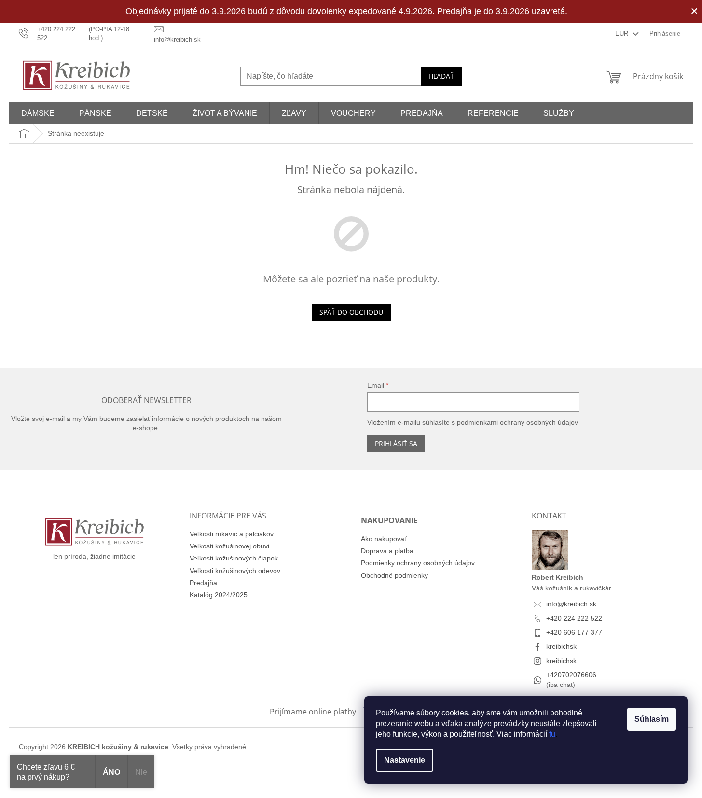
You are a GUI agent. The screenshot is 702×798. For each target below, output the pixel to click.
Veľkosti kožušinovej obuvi (229, 546)
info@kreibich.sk (571, 604)
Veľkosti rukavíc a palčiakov (232, 534)
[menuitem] (38, 113)
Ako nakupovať (384, 539)
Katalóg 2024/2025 (219, 595)
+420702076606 (571, 675)
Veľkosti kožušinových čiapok (234, 558)
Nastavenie (404, 760)
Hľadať (441, 76)
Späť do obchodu (351, 312)
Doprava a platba (387, 551)
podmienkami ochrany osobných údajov (517, 422)
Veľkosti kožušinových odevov (235, 570)
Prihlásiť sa (396, 443)
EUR (622, 33)
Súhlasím (651, 719)
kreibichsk (561, 646)
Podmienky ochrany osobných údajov (418, 563)
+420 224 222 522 (574, 618)
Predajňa (203, 583)
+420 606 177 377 (574, 632)
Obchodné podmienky (394, 575)
